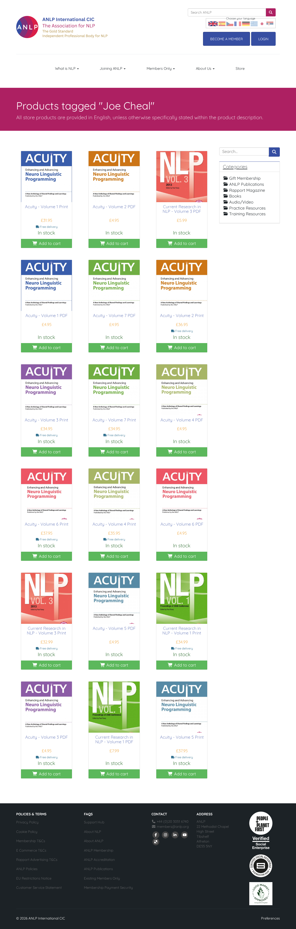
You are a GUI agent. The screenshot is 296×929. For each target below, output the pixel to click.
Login (263, 39)
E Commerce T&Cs (31, 850)
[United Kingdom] (213, 23)
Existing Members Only (102, 878)
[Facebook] (155, 834)
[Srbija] (269, 23)
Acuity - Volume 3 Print (46, 420)
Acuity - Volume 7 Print (114, 420)
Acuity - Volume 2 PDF (114, 206)
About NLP (92, 831)
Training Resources (247, 213)
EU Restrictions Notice (33, 878)
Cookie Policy (26, 831)
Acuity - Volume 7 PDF (114, 315)
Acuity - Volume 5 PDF (114, 628)
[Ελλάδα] (254, 23)
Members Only (160, 68)
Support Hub (94, 822)
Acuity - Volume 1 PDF (46, 315)
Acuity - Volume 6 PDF (181, 524)
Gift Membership (245, 178)
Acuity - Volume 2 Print (182, 315)
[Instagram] (165, 834)
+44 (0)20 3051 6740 (172, 821)
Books (235, 196)
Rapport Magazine (247, 190)
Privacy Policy (27, 822)
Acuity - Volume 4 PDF (181, 420)
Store (240, 68)
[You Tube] (184, 834)
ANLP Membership (98, 850)
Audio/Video (241, 202)
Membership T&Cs (30, 841)
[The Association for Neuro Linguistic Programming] (62, 27)
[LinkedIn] (175, 834)
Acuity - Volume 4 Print (114, 524)
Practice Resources (247, 208)
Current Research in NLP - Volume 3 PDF (182, 209)
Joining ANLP (111, 68)
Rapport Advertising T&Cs (36, 859)
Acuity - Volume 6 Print (46, 524)
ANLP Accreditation (99, 859)
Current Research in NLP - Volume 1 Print (181, 631)
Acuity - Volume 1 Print (46, 206)
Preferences (270, 918)
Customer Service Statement (39, 887)
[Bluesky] (155, 841)
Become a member (226, 39)
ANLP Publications (246, 184)
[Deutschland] (246, 23)
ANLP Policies (26, 869)
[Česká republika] (229, 23)
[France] (237, 23)
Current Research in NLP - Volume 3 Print (46, 631)
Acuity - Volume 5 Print (182, 737)
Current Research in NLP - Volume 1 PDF (114, 739)
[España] (222, 23)
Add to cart (49, 243)
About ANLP (93, 841)
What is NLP (66, 68)
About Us (204, 68)
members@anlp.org (173, 826)
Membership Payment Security (108, 887)
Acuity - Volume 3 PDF (46, 737)
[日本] (262, 23)
